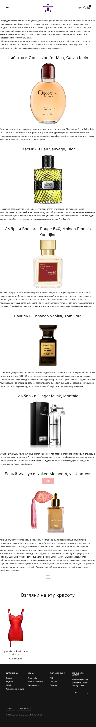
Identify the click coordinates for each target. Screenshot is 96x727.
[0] (88, 7)
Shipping (9, 685)
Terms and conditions (35, 681)
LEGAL (31, 673)
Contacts (9, 678)
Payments (9, 681)
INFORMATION (12, 673)
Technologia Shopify (36, 715)
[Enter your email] (87, 693)
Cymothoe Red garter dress (16, 653)
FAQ (51, 678)
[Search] (84, 7)
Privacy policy (33, 678)
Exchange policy (33, 685)
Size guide (53, 685)
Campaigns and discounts (15, 689)
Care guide (54, 681)
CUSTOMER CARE (57, 673)
